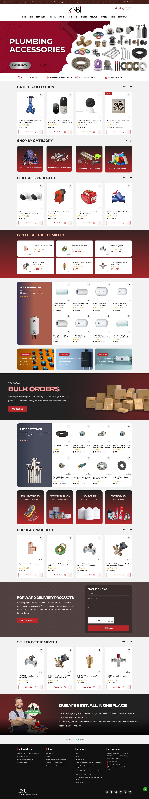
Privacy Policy (79, 759)
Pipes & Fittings (22, 762)
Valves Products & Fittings (25, 759)
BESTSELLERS (41, 17)
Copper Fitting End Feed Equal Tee (29, 564)
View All (125, 86)
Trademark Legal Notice (83, 774)
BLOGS (112, 17)
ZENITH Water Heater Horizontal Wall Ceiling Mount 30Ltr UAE (120, 305)
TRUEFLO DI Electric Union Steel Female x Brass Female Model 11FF (121, 447)
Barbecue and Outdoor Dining (56, 766)
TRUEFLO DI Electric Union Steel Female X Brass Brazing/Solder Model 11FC (61, 478)
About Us (78, 753)
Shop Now (23, 296)
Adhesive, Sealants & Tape (54, 762)
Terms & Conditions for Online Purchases (88, 762)
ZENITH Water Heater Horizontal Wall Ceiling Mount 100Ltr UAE (79, 336)
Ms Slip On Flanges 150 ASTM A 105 (100, 478)
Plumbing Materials (23, 756)
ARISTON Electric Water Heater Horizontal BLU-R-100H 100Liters (81, 305)
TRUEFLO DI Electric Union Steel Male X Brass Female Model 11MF (101, 447)
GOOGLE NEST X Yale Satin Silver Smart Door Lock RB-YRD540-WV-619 (60, 121)
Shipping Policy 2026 (82, 782)
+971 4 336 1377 (112, 762)
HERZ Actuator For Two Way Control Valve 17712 (59, 212)
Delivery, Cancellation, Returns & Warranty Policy (89, 778)
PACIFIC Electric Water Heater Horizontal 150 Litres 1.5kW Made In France (121, 336)
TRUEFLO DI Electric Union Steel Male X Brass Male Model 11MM (81, 478)
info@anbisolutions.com (115, 764)
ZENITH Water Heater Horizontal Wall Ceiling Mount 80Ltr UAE (99, 305)
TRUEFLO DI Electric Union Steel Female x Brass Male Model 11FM (81, 447)
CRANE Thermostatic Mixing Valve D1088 (116, 676)
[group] (30, 159)
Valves (48, 756)
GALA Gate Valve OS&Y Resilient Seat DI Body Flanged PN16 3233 (30, 121)
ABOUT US (93, 17)
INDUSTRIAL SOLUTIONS (56, 17)
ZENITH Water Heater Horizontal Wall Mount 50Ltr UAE (101, 336)
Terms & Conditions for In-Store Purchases (85, 767)
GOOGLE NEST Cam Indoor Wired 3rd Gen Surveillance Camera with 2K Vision (89, 122)
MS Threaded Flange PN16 (61, 445)
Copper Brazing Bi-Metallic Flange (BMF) (58, 564)
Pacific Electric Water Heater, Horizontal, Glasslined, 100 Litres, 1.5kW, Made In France (61, 306)
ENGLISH (128, 9)
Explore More (26, 620)
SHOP (31, 17)
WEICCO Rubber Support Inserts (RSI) (121, 478)
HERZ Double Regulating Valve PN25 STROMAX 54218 (117, 212)
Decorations (50, 753)
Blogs (77, 756)
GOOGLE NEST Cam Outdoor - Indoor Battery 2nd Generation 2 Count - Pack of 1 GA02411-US (31, 213)
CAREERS (104, 17)
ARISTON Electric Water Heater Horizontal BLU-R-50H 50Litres (60, 336)
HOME (24, 17)
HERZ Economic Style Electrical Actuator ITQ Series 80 (87, 212)
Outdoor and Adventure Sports (56, 759)
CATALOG (84, 17)
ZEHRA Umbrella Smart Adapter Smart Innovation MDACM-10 (117, 121)
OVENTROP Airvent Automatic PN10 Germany (88, 676)
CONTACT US (122, 17)
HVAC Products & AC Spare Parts (28, 753)
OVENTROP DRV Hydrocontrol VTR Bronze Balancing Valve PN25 (117, 564)
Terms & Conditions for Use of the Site (88, 771)
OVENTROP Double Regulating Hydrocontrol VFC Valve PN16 (86, 564)
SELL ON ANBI (73, 17)
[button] (127, 140)
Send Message (107, 628)
